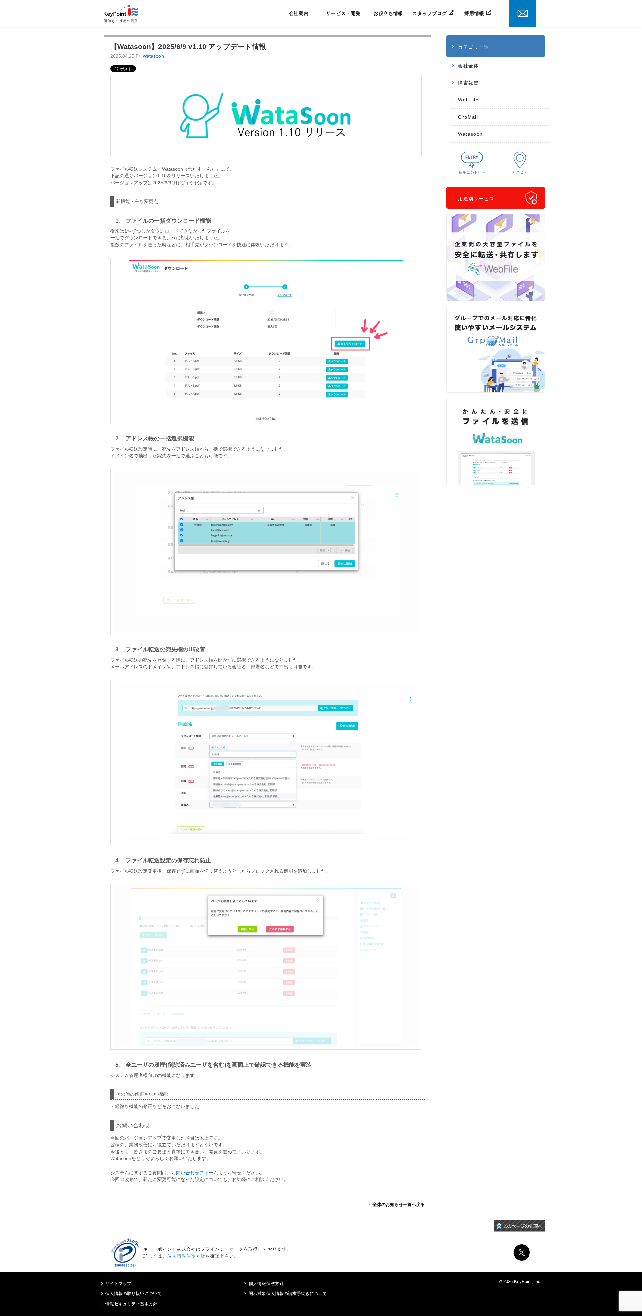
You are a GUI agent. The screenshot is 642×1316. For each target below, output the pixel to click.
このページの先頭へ (519, 1226)
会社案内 (299, 13)
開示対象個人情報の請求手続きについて (288, 1293)
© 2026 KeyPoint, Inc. (520, 1281)
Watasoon (153, 56)
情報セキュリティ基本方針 (131, 1303)
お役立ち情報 (388, 13)
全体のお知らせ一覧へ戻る (398, 1204)
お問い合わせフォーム (194, 1172)
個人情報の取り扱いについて (133, 1293)
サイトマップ (118, 1283)
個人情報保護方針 (186, 1256)
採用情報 (474, 13)
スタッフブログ (429, 13)
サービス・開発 (343, 13)
